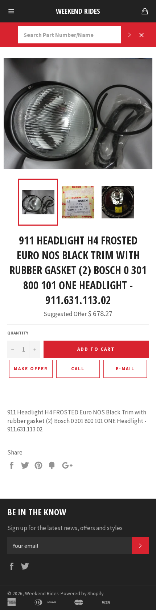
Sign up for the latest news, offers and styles (65, 528)
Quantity (17, 333)
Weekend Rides (78, 11)
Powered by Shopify (82, 593)
